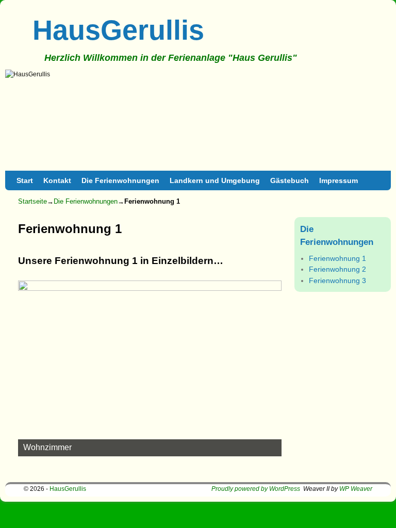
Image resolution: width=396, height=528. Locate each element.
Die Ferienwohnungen (120, 180)
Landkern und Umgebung (215, 180)
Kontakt (57, 180)
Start (24, 180)
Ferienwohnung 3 (337, 280)
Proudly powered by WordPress (255, 488)
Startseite (32, 201)
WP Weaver (355, 488)
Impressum (338, 180)
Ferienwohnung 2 (337, 269)
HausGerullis (118, 29)
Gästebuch (289, 180)
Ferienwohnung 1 (337, 258)
